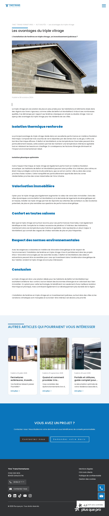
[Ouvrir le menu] (104, 6)
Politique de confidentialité (90, 475)
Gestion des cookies (87, 479)
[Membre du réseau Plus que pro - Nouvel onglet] (87, 509)
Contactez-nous (34, 439)
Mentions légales (86, 469)
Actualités (41, 25)
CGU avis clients (85, 472)
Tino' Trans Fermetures (22, 25)
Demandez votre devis (69, 439)
